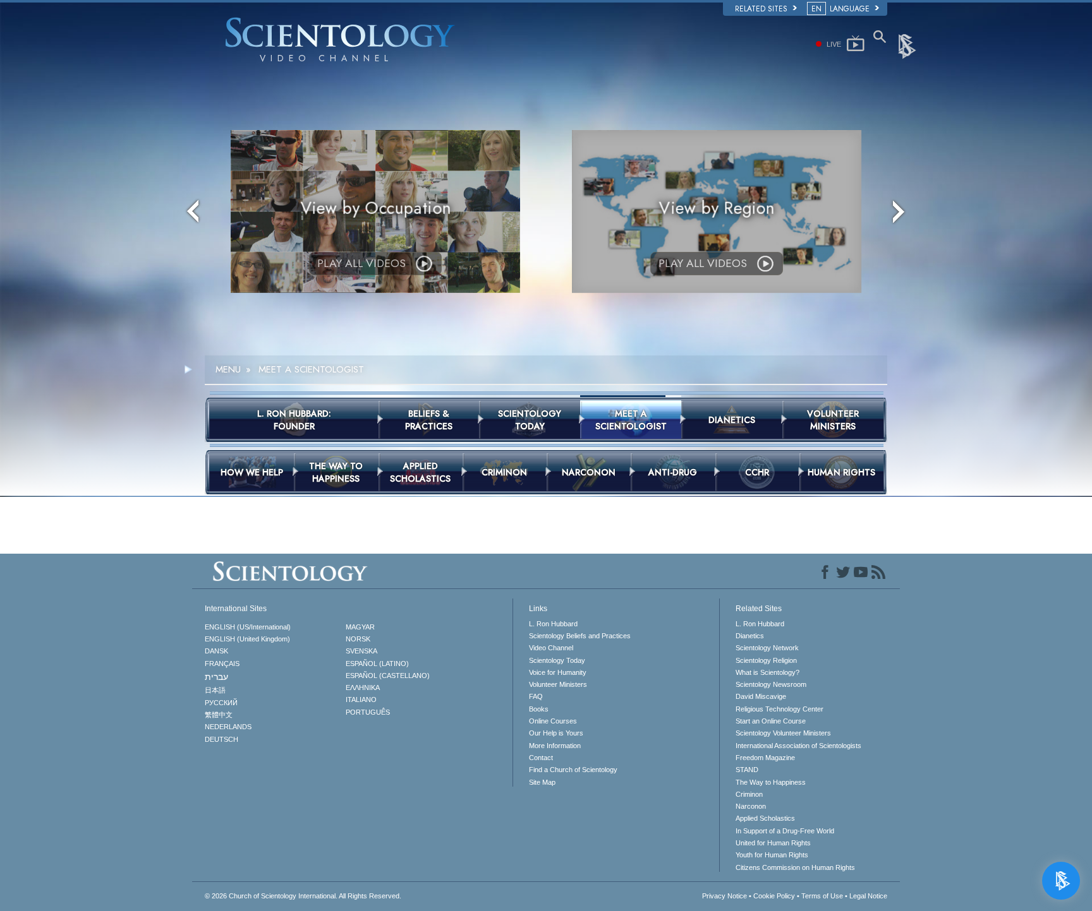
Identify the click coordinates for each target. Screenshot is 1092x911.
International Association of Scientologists (798, 745)
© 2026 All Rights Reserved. (303, 896)
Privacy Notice (724, 896)
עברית (216, 677)
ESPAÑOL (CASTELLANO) (388, 675)
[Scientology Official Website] (908, 45)
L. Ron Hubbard (553, 624)
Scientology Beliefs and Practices (580, 636)
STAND (747, 769)
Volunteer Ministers (558, 684)
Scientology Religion (766, 660)
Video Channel (551, 648)
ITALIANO (361, 699)
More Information (555, 745)
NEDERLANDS (228, 726)
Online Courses (553, 721)
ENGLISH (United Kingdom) (247, 639)
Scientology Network (767, 648)
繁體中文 (219, 714)
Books (539, 709)
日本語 (215, 690)
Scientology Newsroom (771, 684)
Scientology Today (557, 660)
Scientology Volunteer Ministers (783, 733)
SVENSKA (361, 651)
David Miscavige (761, 696)
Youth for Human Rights (772, 855)
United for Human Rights (773, 843)
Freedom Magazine (765, 757)
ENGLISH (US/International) (248, 627)
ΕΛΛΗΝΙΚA (363, 687)
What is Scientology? (767, 672)
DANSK (216, 651)
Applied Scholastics (765, 818)
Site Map (542, 782)
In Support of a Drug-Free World (785, 831)
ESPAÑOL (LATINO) (377, 663)
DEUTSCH (221, 739)
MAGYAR (360, 627)
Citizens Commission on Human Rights (795, 867)
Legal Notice (868, 896)
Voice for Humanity (557, 672)
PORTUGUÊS (368, 712)
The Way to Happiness (771, 782)
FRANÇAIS (222, 663)
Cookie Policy (774, 896)
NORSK (358, 639)
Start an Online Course (771, 721)
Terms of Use (822, 896)
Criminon (749, 794)
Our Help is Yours (556, 733)
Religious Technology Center (779, 709)
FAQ (536, 696)
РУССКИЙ (221, 702)
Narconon (751, 806)
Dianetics (750, 636)
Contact (541, 757)
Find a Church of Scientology (573, 769)
